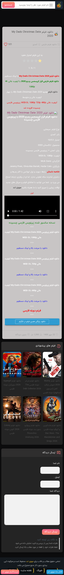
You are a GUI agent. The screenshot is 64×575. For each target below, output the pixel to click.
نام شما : (56, 463)
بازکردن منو (51, 5)
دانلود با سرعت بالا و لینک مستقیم (32, 248)
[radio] (40, 62)
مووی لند (17, 187)
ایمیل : (57, 477)
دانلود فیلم (53, 92)
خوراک (39, 570)
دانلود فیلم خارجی (49, 44)
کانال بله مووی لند (54, 571)
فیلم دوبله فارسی (32, 311)
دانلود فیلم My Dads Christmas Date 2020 (32, 34)
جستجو (8, 5)
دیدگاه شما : (54, 491)
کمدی (35, 44)
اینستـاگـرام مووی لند (10, 571)
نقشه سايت (26, 570)
